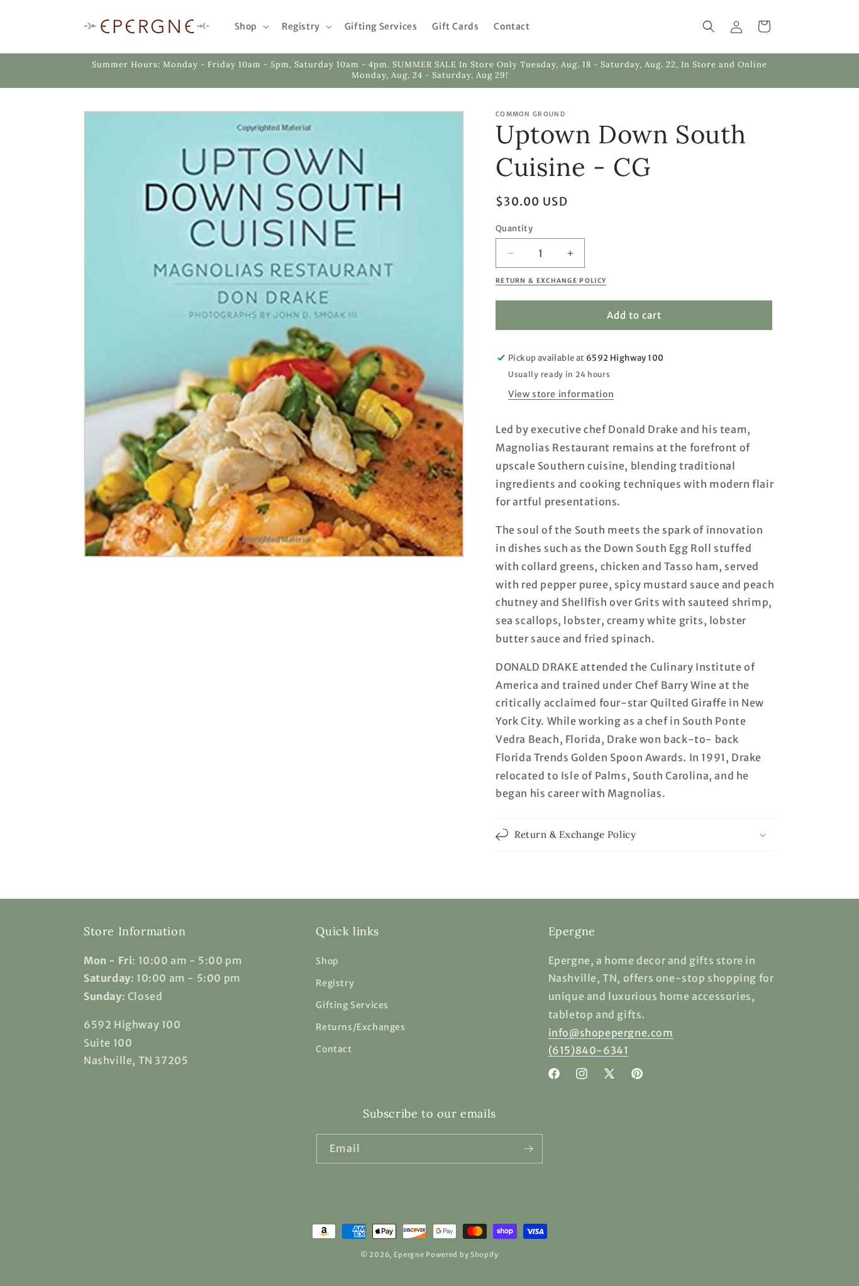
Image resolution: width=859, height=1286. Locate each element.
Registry (335, 983)
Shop (327, 961)
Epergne (409, 1254)
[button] (250, 26)
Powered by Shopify (462, 1254)
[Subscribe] (528, 1148)
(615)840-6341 (588, 1050)
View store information (561, 394)
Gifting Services (352, 1005)
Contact (334, 1049)
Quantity (514, 228)
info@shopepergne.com (610, 1032)
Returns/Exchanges (360, 1027)
